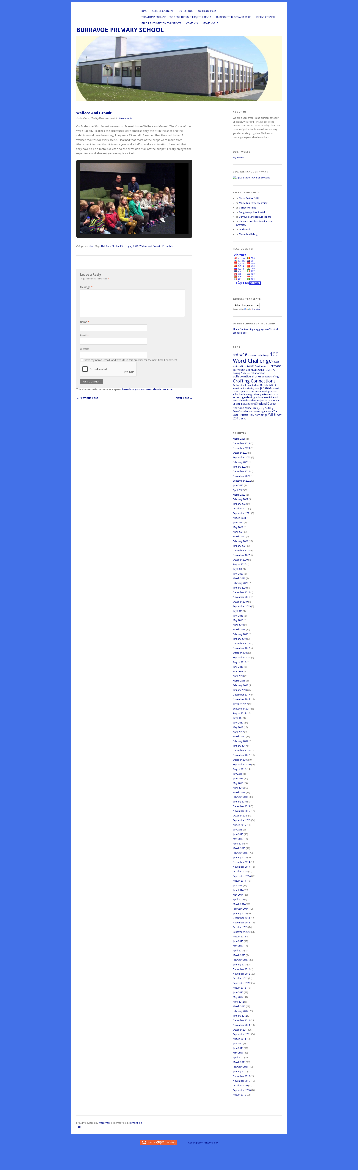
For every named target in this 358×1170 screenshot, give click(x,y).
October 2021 (240, 508)
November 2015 (241, 811)
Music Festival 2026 (249, 198)
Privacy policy (211, 1142)
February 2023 (240, 462)
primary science (261, 394)
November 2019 (241, 597)
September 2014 (242, 876)
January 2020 (240, 587)
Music (265, 391)
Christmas (245, 373)
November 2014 (241, 866)
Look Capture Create (243, 391)
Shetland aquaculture (244, 404)
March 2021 (239, 536)
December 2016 (241, 750)
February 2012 (240, 1011)
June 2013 (238, 941)
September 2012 (242, 983)
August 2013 (239, 936)
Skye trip (260, 408)
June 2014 (238, 890)
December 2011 (241, 1020)
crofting (274, 376)
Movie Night (210, 23)
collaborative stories (247, 376)
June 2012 (238, 992)
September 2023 (242, 457)
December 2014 (241, 862)
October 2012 (240, 978)
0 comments (125, 118)
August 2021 (239, 517)
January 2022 (240, 503)
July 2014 (237, 885)
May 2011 (238, 1052)
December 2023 (241, 448)
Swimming (258, 411)
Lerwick (275, 388)
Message (86, 287)
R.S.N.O (274, 394)
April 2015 (238, 843)
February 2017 (240, 741)
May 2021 (238, 527)
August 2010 (239, 1094)
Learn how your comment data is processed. (148, 389)
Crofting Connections (254, 381)
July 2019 (237, 611)
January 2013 (240, 964)
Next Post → (184, 397)
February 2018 (240, 685)
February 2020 (240, 583)
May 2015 (238, 839)
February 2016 (240, 797)
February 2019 (240, 634)
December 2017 (241, 694)
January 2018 (240, 690)
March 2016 (239, 792)
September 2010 (242, 1090)
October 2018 (240, 652)
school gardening (244, 397)
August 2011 (239, 1038)
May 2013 (238, 946)
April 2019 (238, 624)
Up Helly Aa (251, 414)
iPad (257, 388)
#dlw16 (240, 354)
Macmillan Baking (248, 234)
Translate (256, 309)
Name (84, 321)
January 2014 (240, 913)
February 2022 (240, 499)
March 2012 (239, 1006)
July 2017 (237, 718)
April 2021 (238, 531)
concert (266, 376)
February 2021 (240, 541)
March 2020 (239, 578)
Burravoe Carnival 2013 (248, 370)
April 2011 (238, 1057)
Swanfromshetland (243, 411)
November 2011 (241, 1025)
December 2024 (241, 443)
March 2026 (239, 438)
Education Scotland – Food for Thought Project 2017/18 (176, 17)
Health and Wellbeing (243, 388)
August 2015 (239, 825)
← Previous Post (87, 397)
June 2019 (238, 615)
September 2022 (242, 480)
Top (78, 1126)
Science (259, 397)
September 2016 (242, 764)
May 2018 (238, 671)
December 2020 (241, 550)
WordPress (104, 1122)
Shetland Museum (244, 408)
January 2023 (240, 466)
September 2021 (242, 513)
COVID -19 (192, 23)
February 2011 (240, 1066)
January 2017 (240, 745)
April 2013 (238, 950)
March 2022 (239, 494)
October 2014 (240, 871)
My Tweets (238, 157)
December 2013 (241, 918)
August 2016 (239, 769)
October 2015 (240, 815)
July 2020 (237, 569)
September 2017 (242, 708)
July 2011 (237, 1043)
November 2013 (241, 922)
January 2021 (240, 545)
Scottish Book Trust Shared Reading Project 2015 (256, 399)
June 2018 (238, 666)
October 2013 (240, 927)
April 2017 (238, 732)
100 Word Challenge (256, 357)
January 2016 (240, 801)
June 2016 (238, 778)
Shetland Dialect (265, 403)
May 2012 (238, 997)
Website (84, 348)
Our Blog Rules (207, 11)
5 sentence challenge (258, 355)
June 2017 (238, 722)
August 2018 (239, 662)
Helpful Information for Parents (161, 23)
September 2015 (242, 820)
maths (258, 391)
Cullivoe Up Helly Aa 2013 (264, 385)
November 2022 (241, 476)
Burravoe (273, 366)
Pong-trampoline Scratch (252, 212)
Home (144, 11)
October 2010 (240, 1085)
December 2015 (241, 806)
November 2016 (241, 755)
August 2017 (239, 713)
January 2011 (240, 1071)
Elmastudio (136, 1122)
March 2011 (239, 1062)
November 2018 (241, 648)
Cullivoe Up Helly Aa (242, 385)
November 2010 (241, 1080)
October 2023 (240, 452)
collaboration (258, 373)
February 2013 (240, 960)
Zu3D (243, 418)
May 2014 (238, 894)
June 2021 (238, 522)
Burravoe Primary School (120, 30)
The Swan (268, 411)
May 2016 (238, 783)
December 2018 (241, 643)
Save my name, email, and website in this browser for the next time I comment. (131, 360)
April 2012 (238, 1001)
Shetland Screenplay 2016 (125, 246)
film (91, 246)
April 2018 (238, 676)
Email (84, 335)
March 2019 (239, 629)
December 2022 (241, 471)
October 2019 (240, 601)
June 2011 (238, 1048)
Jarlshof (265, 388)
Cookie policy (195, 1142)
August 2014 (239, 880)
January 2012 (240, 1015)
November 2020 (241, 555)
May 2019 (238, 620)
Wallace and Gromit (149, 246)
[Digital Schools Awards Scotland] (251, 177)
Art (248, 366)
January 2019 (240, 638)
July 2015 (237, 829)
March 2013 (239, 955)
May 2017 (238, 727)
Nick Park (106, 246)
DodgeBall (244, 229)
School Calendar (162, 11)
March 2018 (239, 680)
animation (239, 366)
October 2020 (240, 559)
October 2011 (240, 1029)
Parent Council (265, 17)
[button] (125, 223)
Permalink (167, 246)
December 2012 (241, 969)
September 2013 (242, 932)
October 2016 (240, 759)
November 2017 (241, 699)
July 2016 (237, 773)
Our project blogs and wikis (233, 17)
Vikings (262, 414)
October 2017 (240, 704)
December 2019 (241, 592)
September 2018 (242, 657)
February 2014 (240, 908)
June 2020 (238, 573)
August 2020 (239, 564)
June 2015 (238, 834)
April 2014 (238, 899)
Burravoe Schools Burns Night (255, 216)
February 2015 (240, 853)
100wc (275, 362)
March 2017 (239, 736)
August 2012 (239, 987)
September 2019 (242, 606)
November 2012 (241, 973)
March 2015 (239, 848)
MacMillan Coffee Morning (253, 203)
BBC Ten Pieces (258, 366)
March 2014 (239, 904)
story (269, 407)
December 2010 (241, 1076)
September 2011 (242, 1034)
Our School (186, 11)
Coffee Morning (247, 207)
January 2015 (240, 857)
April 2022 (238, 490)
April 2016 (238, 787)
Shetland (275, 400)
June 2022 (238, 485)
